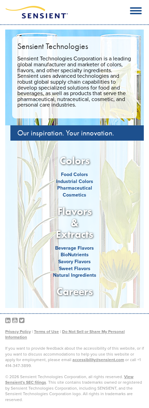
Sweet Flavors (74, 269)
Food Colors (74, 174)
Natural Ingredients (74, 275)
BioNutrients (75, 255)
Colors (75, 160)
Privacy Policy (18, 331)
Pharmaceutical (74, 188)
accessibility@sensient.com (98, 359)
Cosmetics (74, 195)
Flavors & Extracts (74, 223)
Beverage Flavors (74, 248)
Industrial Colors (74, 181)
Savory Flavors (74, 262)
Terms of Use (46, 331)
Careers (74, 291)
